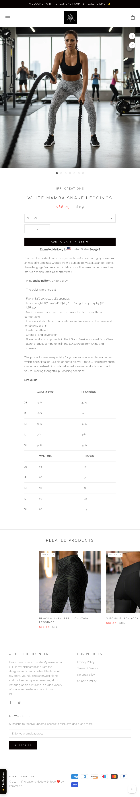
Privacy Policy (85, 662)
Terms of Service (87, 668)
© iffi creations (21, 776)
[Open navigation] (7, 17)
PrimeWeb (15, 786)
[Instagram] (19, 702)
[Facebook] (10, 702)
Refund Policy (86, 674)
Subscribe (23, 745)
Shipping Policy (86, 681)
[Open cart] (133, 18)
